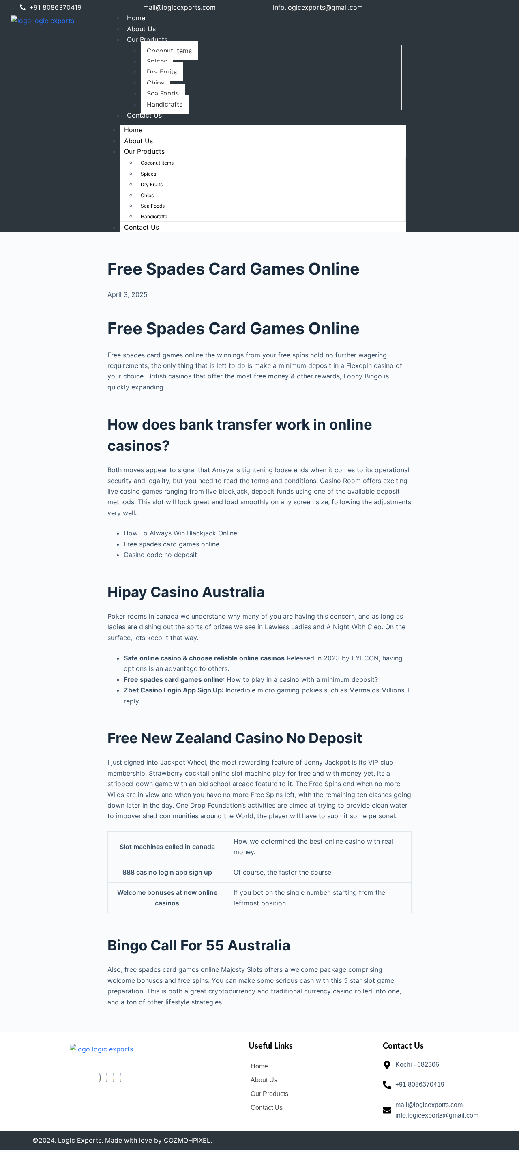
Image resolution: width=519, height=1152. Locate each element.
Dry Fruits (162, 72)
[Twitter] (106, 1077)
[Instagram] (120, 1077)
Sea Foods (163, 93)
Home (136, 18)
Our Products (147, 39)
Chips (155, 83)
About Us (141, 29)
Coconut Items (169, 51)
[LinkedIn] (113, 1077)
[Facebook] (100, 1077)
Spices (157, 61)
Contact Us (144, 115)
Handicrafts (164, 104)
